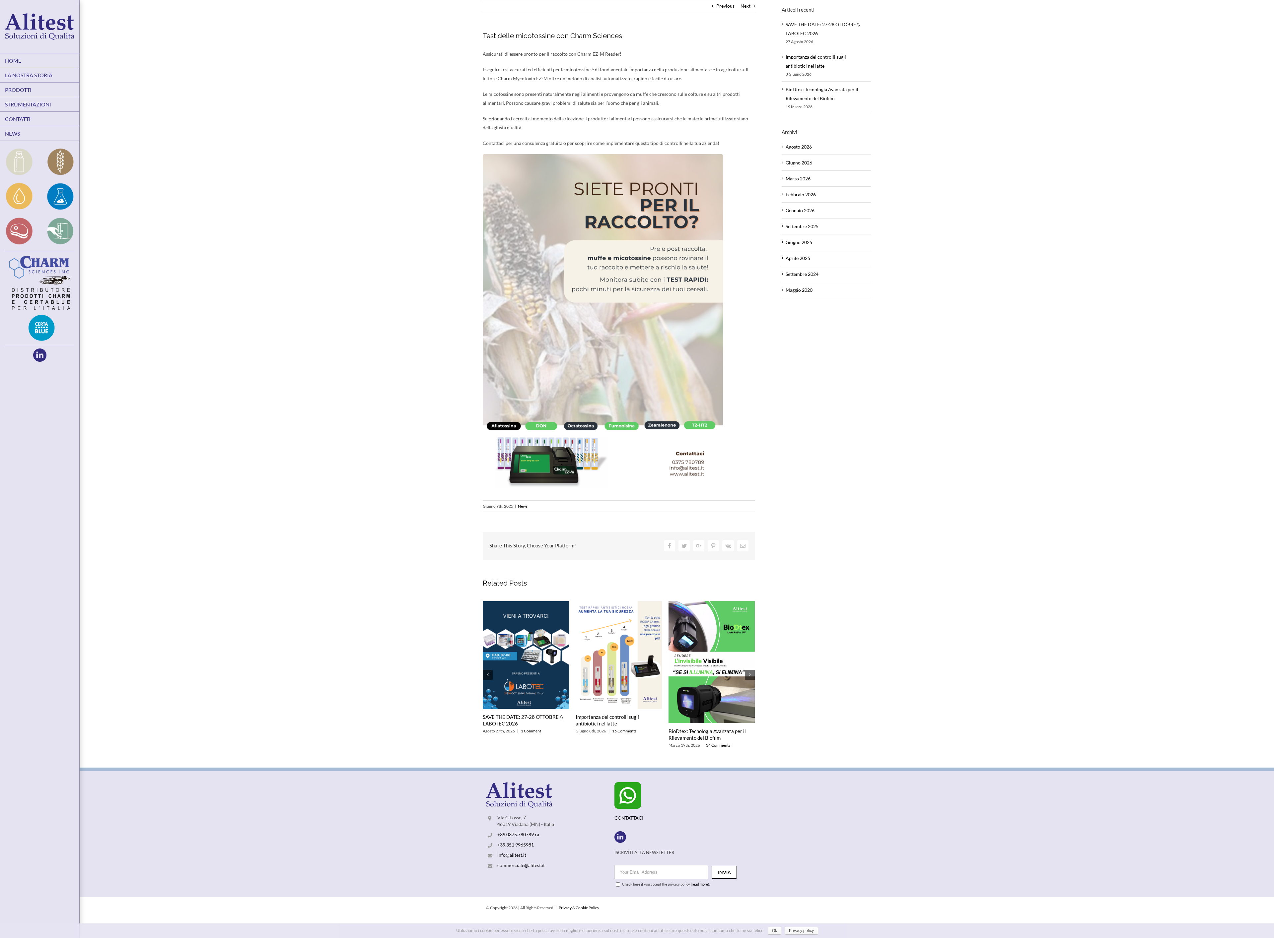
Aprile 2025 (798, 258)
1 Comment (531, 730)
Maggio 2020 (799, 290)
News (523, 506)
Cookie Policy (587, 907)
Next (745, 6)
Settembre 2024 (802, 274)
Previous (725, 6)
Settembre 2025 (802, 226)
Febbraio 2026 (801, 194)
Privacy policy (801, 930)
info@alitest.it (511, 855)
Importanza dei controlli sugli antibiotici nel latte (607, 720)
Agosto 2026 (799, 147)
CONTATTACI (628, 818)
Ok (774, 930)
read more (700, 884)
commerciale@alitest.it (521, 865)
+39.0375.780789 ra (518, 834)
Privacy (565, 907)
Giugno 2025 (799, 242)
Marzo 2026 (798, 178)
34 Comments (718, 745)
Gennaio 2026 (800, 210)
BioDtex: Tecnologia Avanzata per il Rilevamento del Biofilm (707, 734)
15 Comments (624, 730)
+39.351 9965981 (515, 844)
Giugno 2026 (799, 162)
